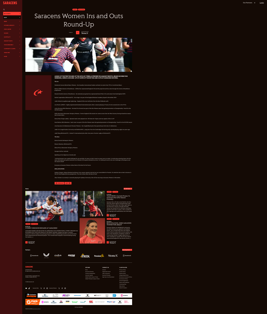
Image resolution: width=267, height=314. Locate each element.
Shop (5, 17)
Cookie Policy (122, 271)
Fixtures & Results (9, 25)
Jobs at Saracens (106, 273)
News (5, 21)
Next (67, 183)
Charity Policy (122, 273)
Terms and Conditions (124, 282)
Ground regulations (123, 280)
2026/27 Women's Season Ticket (92, 278)
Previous (60, 183)
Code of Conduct (123, 287)
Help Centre (122, 286)
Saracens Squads (89, 275)
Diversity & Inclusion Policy (125, 277)
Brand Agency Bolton (36, 308)
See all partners (126, 249)
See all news (127, 188)
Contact (104, 269)
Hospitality (7, 37)
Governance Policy (123, 278)
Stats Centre (7, 29)
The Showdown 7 (8, 44)
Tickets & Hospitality (90, 273)
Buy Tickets (7, 13)
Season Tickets (8, 40)
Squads (6, 33)
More (5, 56)
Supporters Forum (106, 271)
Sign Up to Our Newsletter (108, 277)
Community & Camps (9, 48)
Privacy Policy (122, 269)
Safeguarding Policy (123, 275)
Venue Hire (7, 52)
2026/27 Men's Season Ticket (91, 277)
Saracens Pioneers (106, 275)
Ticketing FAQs (122, 284)
